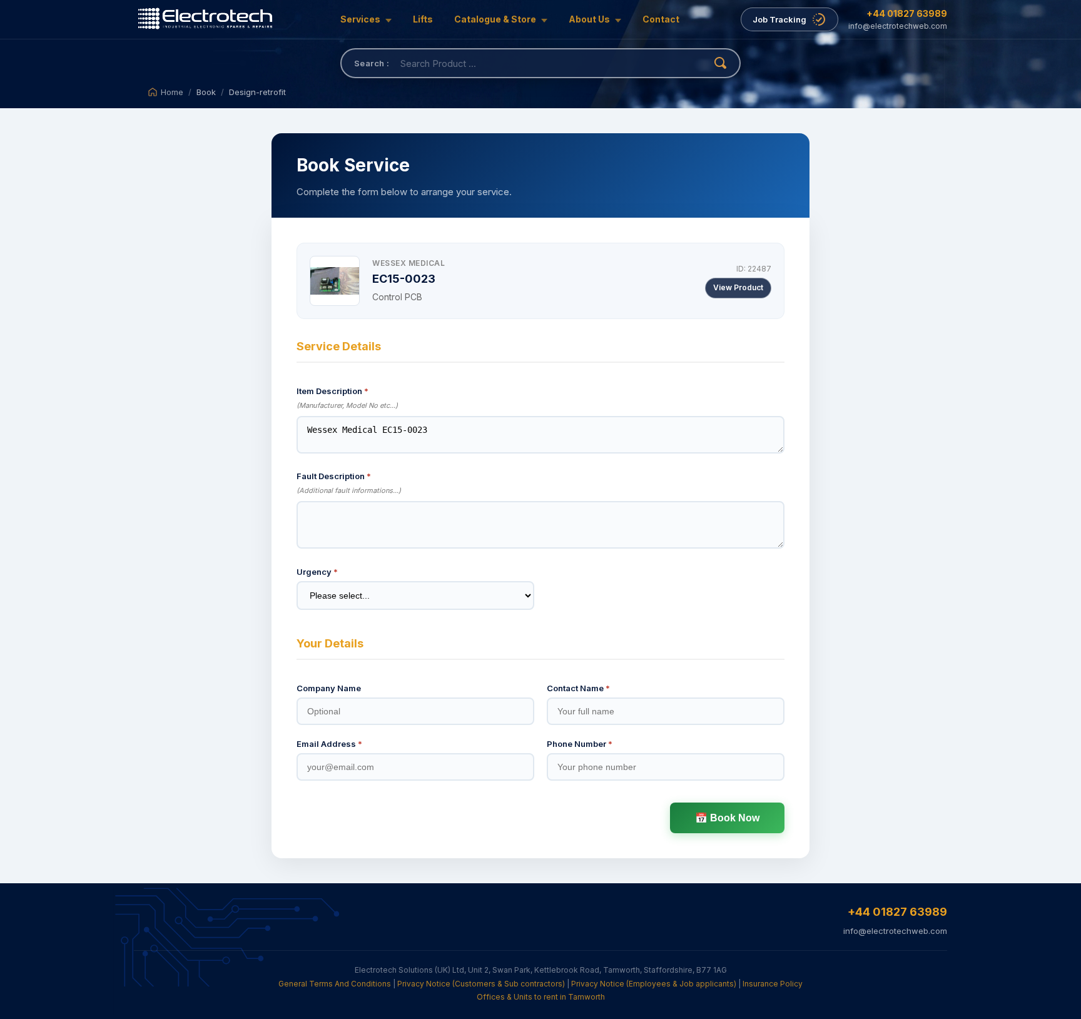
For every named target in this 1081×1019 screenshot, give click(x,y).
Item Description (332, 391)
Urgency (317, 572)
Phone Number (579, 744)
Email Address (329, 744)
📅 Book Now (727, 818)
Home (172, 92)
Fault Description (334, 476)
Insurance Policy (773, 983)
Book (206, 92)
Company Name (329, 688)
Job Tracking (779, 19)
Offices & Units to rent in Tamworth (541, 996)
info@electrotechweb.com (897, 26)
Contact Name (578, 688)
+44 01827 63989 (906, 13)
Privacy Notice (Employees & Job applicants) (653, 983)
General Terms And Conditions (334, 983)
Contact (660, 19)
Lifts (423, 19)
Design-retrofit (257, 92)
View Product (738, 287)
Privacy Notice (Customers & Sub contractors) (481, 983)
